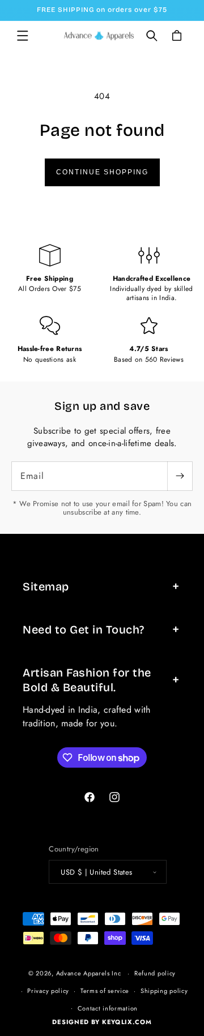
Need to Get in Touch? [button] (83, 629)
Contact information (108, 1008)
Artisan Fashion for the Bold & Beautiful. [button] (87, 680)
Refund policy (155, 973)
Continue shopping (102, 172)
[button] (22, 35)
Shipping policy (164, 990)
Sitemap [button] (46, 586)
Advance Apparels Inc (88, 973)
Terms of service (104, 990)
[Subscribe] (179, 476)
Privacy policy (48, 990)
